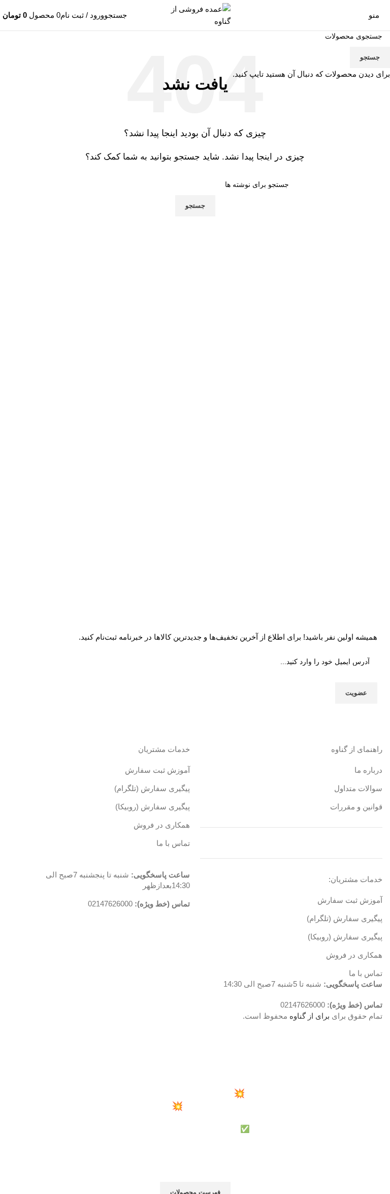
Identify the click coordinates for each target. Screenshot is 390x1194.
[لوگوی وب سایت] (195, 14)
